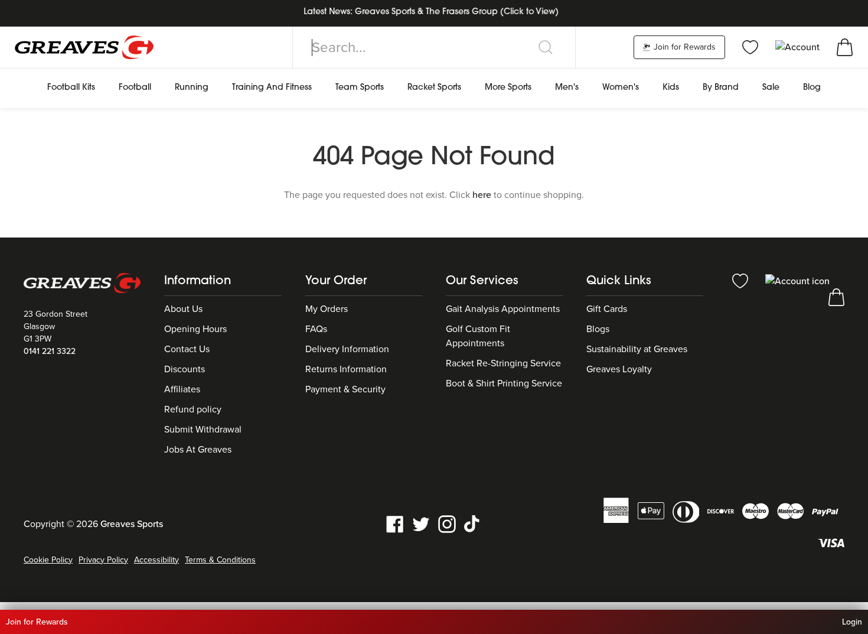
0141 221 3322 (50, 351)
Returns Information (346, 369)
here (481, 195)
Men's (567, 87)
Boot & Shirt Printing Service (504, 383)
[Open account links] (798, 47)
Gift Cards (606, 309)
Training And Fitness (272, 87)
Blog (812, 87)
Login (852, 622)
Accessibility (156, 560)
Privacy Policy (103, 560)
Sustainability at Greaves (636, 349)
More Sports (508, 87)
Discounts (184, 369)
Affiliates (182, 389)
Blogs (597, 329)
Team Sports (359, 87)
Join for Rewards (683, 47)
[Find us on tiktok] (473, 523)
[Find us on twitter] (421, 523)
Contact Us (187, 349)
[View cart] (845, 47)
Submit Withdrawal (203, 429)
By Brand (721, 87)
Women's (620, 87)
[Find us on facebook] (395, 523)
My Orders (326, 309)
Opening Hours (195, 329)
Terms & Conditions (220, 560)
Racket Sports (434, 87)
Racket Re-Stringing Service (503, 363)
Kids (671, 87)
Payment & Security (345, 389)
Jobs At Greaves (197, 450)
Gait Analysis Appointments (503, 309)
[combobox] (434, 47)
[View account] (797, 280)
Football (135, 87)
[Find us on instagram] (447, 523)
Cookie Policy (48, 560)
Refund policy (192, 409)
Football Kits (71, 87)
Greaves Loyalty (619, 369)
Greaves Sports (131, 524)
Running (191, 87)
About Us (183, 309)
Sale (770, 87)
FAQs (316, 329)
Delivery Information (347, 349)
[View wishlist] (750, 47)
